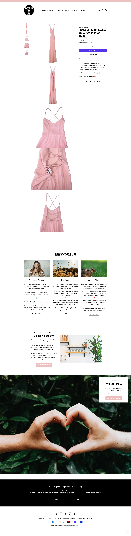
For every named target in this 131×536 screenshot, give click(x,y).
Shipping (80, 42)
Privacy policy (73, 518)
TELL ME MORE (65, 313)
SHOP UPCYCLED (94, 314)
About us (50, 518)
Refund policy (65, 518)
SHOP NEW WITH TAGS (44, 365)
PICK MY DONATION (36, 313)
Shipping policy (81, 518)
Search (45, 518)
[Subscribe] (78, 499)
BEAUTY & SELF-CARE (72, 10)
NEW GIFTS (84, 10)
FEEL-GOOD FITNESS (46, 10)
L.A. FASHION (59, 10)
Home (40, 518)
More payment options (92, 54)
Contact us (89, 518)
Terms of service (57, 518)
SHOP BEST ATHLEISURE (113, 398)
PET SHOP (93, 10)
